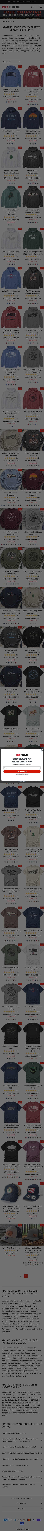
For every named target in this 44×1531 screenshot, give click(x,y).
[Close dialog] (42, 750)
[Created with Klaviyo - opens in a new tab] (22, 781)
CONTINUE (22, 771)
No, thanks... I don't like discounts (22, 774)
